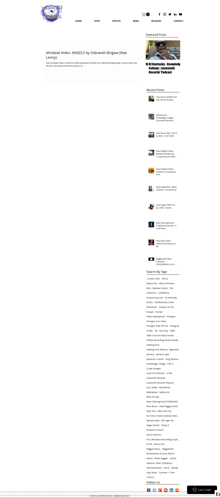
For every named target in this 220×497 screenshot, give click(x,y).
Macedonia (164, 387)
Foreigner (174, 325)
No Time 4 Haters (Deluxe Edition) (163, 415)
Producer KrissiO (155, 429)
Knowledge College (156, 363)
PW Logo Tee (167, 420)
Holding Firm (153, 344)
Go (156, 330)
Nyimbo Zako (153, 420)
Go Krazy (163, 330)
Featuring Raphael (156, 316)
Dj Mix (150, 302)
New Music (152, 406)
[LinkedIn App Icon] (171, 490)
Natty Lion (164, 392)
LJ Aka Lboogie (154, 368)
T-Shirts (150, 477)
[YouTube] (180, 14)
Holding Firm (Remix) (157, 349)
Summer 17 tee (166, 472)
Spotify (174, 467)
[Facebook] (159, 14)
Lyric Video (152, 387)
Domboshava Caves (164, 302)
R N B (149, 444)
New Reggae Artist (168, 406)
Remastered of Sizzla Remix (160, 453)
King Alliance (172, 359)
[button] (146, 14)
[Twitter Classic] (154, 490)
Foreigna (171, 316)
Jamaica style (162, 354)
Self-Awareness (154, 467)
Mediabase (152, 392)
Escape (150, 311)
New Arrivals (153, 396)
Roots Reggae (161, 458)
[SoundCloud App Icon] (177, 490)
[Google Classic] (160, 490)
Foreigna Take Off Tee (157, 325)
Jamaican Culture (155, 359)
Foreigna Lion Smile (156, 321)
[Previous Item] (150, 50)
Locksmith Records (156, 378)
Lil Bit (169, 373)
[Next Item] (175, 50)
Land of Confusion (156, 373)
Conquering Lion (155, 297)
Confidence (163, 292)
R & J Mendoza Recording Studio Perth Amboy (163, 439)
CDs (171, 288)
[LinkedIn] (175, 14)
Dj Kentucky (171, 297)
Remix (150, 458)
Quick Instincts (154, 434)
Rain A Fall (159, 444)
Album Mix (152, 283)
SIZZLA (173, 458)
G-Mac (150, 330)
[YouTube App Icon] (165, 490)
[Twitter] (170, 14)
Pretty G (165, 425)
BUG (149, 288)
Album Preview (166, 283)
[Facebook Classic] (148, 490)
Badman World (160, 288)
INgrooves (174, 349)
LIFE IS (170, 363)
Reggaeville (168, 448)
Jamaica (150, 354)
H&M (172, 330)
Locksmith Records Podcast (160, 382)
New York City (164, 411)
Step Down (152, 472)
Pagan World (153, 425)
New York (151, 411)
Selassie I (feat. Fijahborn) (159, 463)
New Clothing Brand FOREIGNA (162, 401)
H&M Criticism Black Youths (160, 335)
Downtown (152, 307)
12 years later (153, 278)
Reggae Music (153, 448)
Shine (166, 467)
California (151, 292)
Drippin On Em (166, 307)
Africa (165, 278)
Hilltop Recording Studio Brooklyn (163, 340)
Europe (159, 311)
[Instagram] (165, 14)
